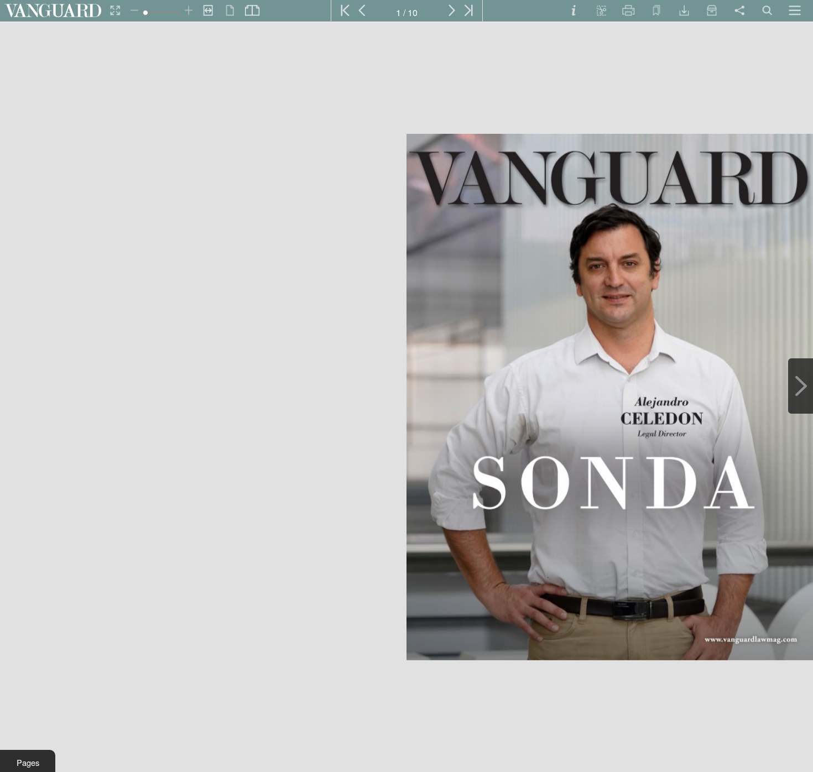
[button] (27, 761)
